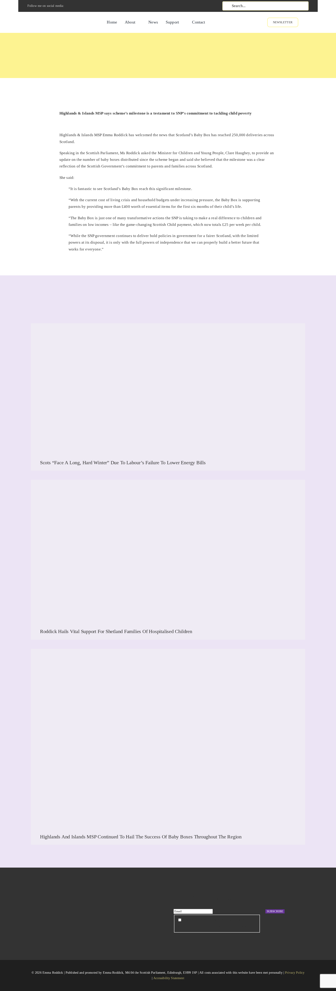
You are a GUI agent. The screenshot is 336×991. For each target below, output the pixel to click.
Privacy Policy (294, 972)
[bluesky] (101, 6)
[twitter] (78, 6)
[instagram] (86, 6)
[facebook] (70, 6)
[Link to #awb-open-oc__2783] (315, 22)
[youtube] (109, 6)
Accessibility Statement (168, 978)
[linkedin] (117, 6)
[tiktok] (93, 6)
